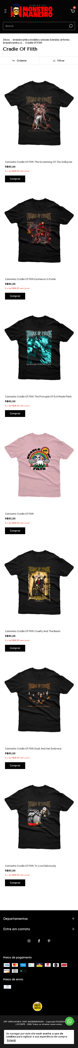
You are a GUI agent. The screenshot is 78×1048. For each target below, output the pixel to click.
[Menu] (6, 11)
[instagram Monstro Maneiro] (29, 941)
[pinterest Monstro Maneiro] (49, 941)
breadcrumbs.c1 (12, 42)
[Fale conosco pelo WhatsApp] (69, 1021)
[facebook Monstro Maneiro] (39, 941)
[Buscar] (70, 26)
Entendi (11, 1040)
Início (6, 39)
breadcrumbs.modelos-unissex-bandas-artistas (41, 39)
